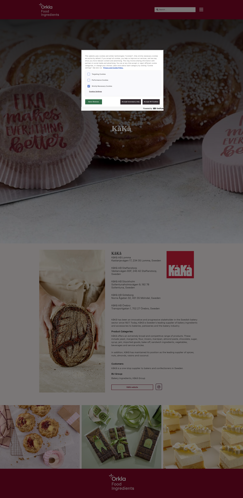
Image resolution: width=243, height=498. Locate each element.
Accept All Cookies (151, 102)
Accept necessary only (131, 102)
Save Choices (93, 102)
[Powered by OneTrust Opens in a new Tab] (152, 109)
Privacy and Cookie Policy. (113, 68)
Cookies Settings (95, 91)
